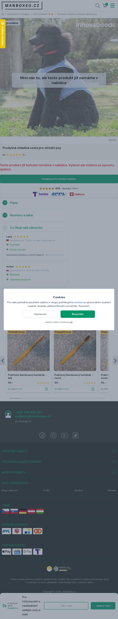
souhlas (78, 302)
